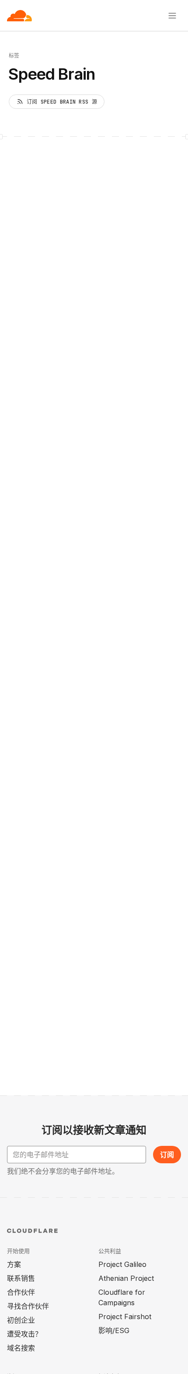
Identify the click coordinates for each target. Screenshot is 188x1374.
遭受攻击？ (24, 1334)
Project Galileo (122, 1264)
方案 (14, 1264)
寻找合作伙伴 (28, 1306)
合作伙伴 (21, 1292)
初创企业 (21, 1320)
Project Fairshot (124, 1316)
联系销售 (21, 1278)
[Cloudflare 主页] (19, 15)
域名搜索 (21, 1348)
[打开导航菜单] (172, 15)
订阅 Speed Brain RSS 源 (62, 101)
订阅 (167, 1154)
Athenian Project (126, 1278)
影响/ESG (113, 1330)
